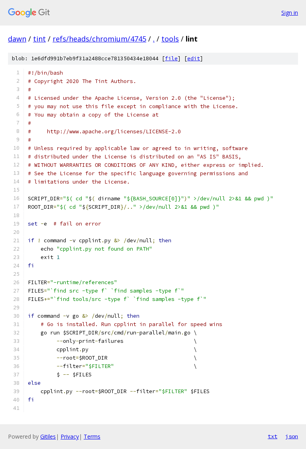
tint (39, 39)
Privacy (70, 436)
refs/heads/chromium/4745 (99, 39)
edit (193, 58)
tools (170, 39)
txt (272, 436)
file (171, 58)
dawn (17, 39)
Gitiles (48, 436)
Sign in (289, 12)
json (291, 436)
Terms (92, 436)
